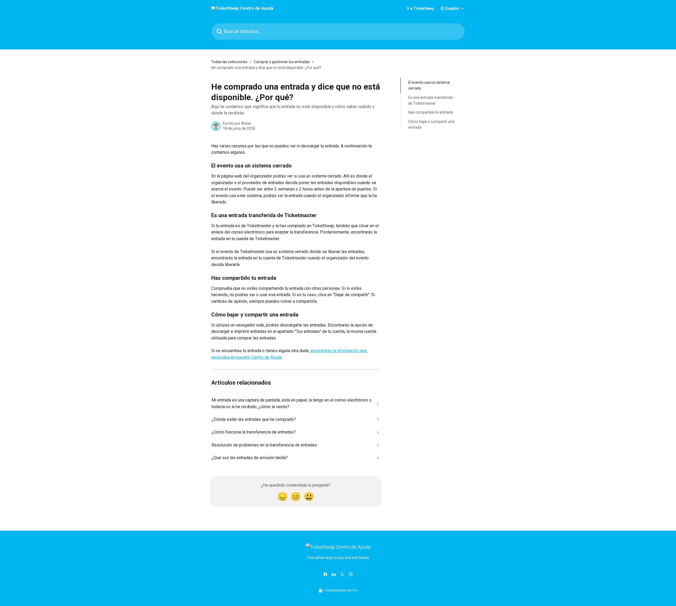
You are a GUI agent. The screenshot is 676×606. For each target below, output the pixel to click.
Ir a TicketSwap (420, 8)
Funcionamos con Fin (341, 590)
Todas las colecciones (229, 62)
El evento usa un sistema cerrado (429, 85)
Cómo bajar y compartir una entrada (431, 124)
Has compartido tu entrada (430, 112)
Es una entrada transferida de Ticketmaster (430, 100)
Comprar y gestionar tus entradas (282, 62)
